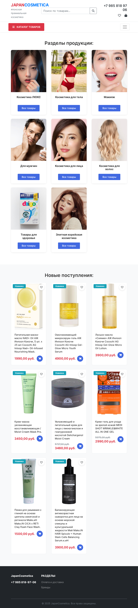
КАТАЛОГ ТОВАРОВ (28, 26)
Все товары (29, 108)
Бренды (45, 587)
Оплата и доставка (52, 582)
